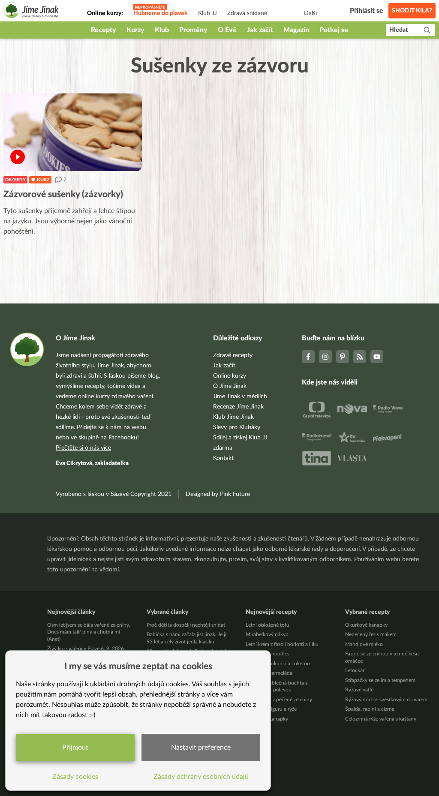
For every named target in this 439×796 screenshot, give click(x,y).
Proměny (193, 30)
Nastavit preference (201, 747)
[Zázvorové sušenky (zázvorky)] (72, 132)
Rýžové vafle (359, 689)
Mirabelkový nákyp (267, 634)
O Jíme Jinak (230, 386)
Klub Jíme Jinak (233, 417)
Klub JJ (207, 13)
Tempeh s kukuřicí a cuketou (278, 663)
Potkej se (333, 30)
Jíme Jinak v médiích (240, 396)
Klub (162, 30)
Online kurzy (229, 376)
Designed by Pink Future (218, 494)
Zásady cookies (75, 776)
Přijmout (75, 747)
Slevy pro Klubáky (236, 427)
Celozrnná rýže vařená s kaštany (380, 718)
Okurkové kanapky (366, 625)
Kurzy (135, 30)
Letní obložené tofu (267, 625)
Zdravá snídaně (247, 13)
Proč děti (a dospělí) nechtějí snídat (186, 625)
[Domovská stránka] (31, 11)
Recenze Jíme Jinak (238, 407)
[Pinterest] (342, 356)
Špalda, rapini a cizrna (369, 709)
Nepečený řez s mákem (371, 634)
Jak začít (260, 30)
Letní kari (355, 670)
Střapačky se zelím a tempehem (380, 680)
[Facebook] (308, 356)
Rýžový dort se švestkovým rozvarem (386, 699)
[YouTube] (376, 356)
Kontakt (223, 458)
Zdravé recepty (233, 355)
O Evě (227, 30)
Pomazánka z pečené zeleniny (279, 699)
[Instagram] (325, 356)
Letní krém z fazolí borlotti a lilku (282, 644)
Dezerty (15, 179)
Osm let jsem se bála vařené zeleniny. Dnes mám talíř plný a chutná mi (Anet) (88, 632)
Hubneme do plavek (160, 13)
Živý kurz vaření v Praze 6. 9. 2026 (85, 648)
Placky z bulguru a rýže (271, 709)
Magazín (296, 30)
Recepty (103, 30)
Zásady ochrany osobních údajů (201, 776)
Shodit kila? (412, 11)
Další (310, 13)
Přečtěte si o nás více (83, 448)
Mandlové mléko (364, 644)
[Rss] (359, 356)
